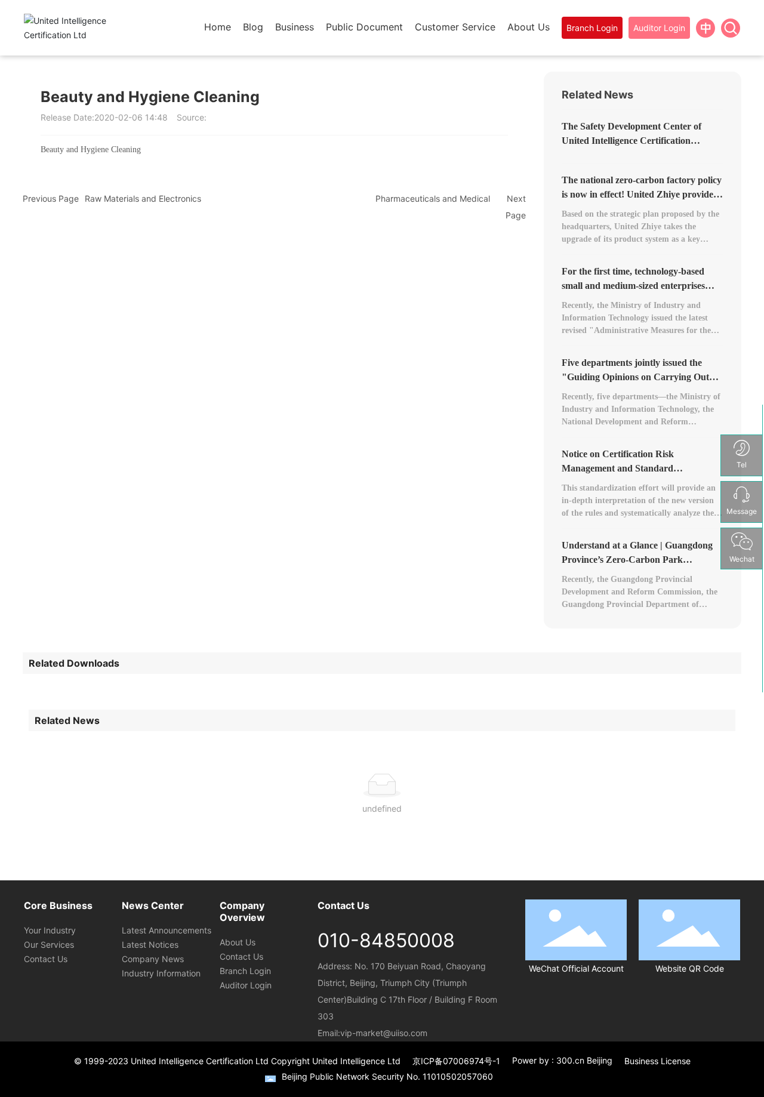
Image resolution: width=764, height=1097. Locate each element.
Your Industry (50, 930)
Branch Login (245, 971)
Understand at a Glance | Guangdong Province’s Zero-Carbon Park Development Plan (637, 559)
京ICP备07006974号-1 (456, 1061)
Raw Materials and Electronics (143, 198)
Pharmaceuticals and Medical (432, 198)
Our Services (49, 944)
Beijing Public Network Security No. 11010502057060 (387, 1076)
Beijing (599, 1060)
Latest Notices (150, 944)
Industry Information (161, 973)
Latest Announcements (166, 930)
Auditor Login (246, 985)
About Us (237, 942)
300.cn (570, 1060)
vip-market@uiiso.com (383, 1033)
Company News (153, 959)
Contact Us (45, 959)
